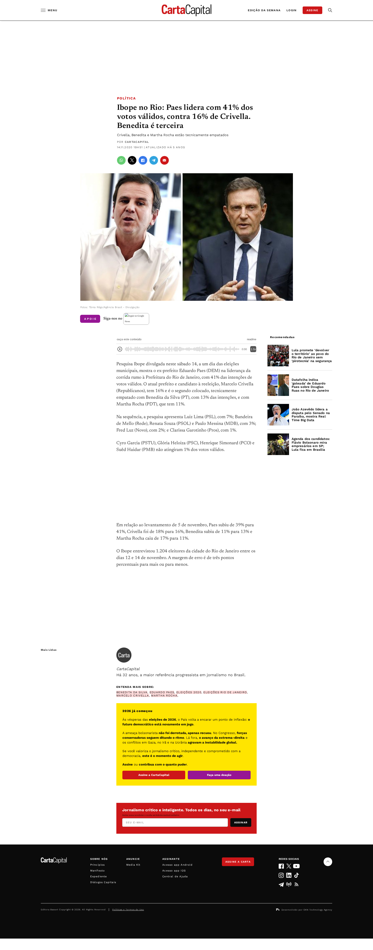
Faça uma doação (219, 775)
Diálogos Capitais (103, 882)
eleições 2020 (188, 692)
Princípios (97, 864)
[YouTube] (296, 866)
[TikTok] (296, 875)
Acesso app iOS (174, 870)
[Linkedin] (289, 875)
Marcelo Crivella (132, 695)
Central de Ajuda (175, 876)
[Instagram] (281, 875)
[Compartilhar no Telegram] (153, 160)
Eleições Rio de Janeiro (225, 692)
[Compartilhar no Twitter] (132, 160)
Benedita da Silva (131, 692)
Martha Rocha (164, 695)
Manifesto (97, 870)
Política (126, 98)
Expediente (98, 876)
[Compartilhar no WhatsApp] (121, 160)
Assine (312, 10)
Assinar (240, 822)
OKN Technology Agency (317, 910)
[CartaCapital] (123, 655)
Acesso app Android (177, 864)
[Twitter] (289, 866)
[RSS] (296, 884)
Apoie (90, 318)
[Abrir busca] (330, 10)
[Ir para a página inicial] (186, 10)
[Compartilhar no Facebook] (143, 160)
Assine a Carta (238, 861)
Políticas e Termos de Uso (128, 909)
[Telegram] (281, 884)
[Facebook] (281, 866)
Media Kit (133, 864)
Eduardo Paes (162, 692)
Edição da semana (264, 10)
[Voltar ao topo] (328, 861)
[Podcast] (289, 884)
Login (291, 10)
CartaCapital (137, 141)
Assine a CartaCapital (153, 775)
